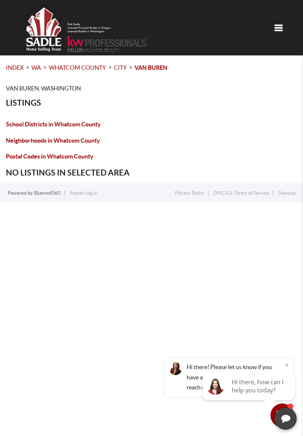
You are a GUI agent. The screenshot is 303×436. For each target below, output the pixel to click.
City (120, 67)
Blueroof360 (47, 193)
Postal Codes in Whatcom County (49, 156)
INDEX (15, 67)
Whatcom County (77, 67)
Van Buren (151, 67)
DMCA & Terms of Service (241, 193)
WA (36, 67)
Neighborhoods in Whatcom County (53, 140)
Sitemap (287, 193)
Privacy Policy (189, 193)
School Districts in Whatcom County (53, 124)
